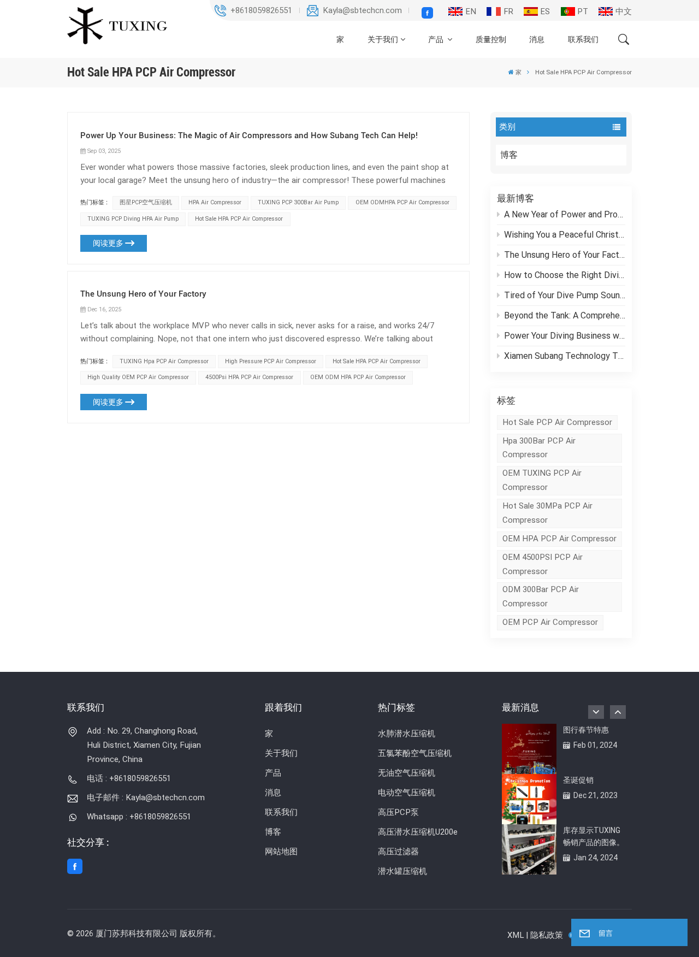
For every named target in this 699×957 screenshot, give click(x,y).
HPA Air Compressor (214, 202)
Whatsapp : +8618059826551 (139, 817)
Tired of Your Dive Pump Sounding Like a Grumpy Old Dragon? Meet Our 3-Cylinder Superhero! (564, 295)
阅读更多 (108, 243)
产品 (436, 39)
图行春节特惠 (586, 729)
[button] (618, 712)
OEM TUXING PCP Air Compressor (542, 480)
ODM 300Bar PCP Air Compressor (540, 596)
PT (582, 11)
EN (470, 11)
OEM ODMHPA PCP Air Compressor (402, 202)
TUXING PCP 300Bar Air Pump (298, 202)
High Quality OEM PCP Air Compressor (138, 377)
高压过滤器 (398, 851)
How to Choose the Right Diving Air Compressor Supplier (564, 275)
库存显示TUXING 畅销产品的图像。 (593, 836)
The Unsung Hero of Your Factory (564, 255)
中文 (623, 11)
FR (508, 11)
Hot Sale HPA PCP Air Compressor (239, 218)
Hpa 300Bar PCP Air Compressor (539, 448)
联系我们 (583, 39)
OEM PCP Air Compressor (550, 622)
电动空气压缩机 (406, 793)
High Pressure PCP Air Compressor (270, 361)
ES (545, 11)
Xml (515, 935)
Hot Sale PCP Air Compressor (557, 422)
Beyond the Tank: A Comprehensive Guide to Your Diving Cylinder (564, 315)
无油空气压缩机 (406, 773)
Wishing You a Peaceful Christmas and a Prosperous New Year (564, 234)
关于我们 (383, 39)
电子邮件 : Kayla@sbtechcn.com (146, 797)
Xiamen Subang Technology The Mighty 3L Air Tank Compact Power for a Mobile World (564, 356)
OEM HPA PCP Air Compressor (559, 539)
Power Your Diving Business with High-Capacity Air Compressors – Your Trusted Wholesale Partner (564, 335)
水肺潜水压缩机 (406, 734)
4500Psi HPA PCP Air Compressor (249, 377)
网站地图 (281, 851)
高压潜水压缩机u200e (418, 832)
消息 (536, 39)
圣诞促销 (578, 780)
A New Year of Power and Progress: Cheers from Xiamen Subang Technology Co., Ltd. (564, 214)
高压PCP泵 (398, 812)
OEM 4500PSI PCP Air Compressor (542, 564)
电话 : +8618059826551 (129, 778)
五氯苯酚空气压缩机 (415, 753)
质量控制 (491, 39)
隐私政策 (546, 935)
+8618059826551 (261, 10)
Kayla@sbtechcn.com (362, 10)
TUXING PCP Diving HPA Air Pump (133, 218)
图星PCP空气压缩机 (146, 202)
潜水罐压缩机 (402, 871)
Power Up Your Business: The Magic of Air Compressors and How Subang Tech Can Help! (249, 135)
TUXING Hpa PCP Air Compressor (164, 361)
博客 (509, 155)
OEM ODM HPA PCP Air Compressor (358, 377)
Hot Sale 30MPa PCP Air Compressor (547, 513)
